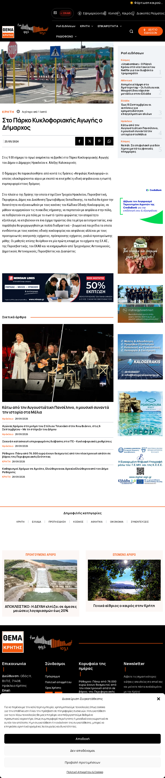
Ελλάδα (125, 101)
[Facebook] (79, 141)
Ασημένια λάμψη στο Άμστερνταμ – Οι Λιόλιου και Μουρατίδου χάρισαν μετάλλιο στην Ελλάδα (140, 89)
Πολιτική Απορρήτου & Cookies (85, 772)
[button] (158, 699)
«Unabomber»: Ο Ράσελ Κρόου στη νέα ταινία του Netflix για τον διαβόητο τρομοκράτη (138, 68)
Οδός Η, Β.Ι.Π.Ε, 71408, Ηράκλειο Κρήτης (17, 681)
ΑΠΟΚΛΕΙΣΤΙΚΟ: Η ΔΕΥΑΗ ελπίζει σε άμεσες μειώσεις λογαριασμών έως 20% (41, 609)
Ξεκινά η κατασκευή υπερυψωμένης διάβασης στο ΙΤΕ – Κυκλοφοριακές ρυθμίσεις (57, 441)
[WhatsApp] (109, 141)
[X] (89, 141)
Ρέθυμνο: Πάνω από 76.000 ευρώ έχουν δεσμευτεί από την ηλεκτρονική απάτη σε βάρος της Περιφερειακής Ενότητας (56, 455)
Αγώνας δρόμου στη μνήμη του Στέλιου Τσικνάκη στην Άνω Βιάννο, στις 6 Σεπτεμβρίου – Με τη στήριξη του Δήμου (51, 427)
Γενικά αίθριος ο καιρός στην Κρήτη (124, 606)
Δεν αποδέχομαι (82, 750)
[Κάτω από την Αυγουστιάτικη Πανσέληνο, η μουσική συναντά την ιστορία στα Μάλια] (57, 363)
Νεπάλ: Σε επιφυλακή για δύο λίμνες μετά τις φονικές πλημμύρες (140, 148)
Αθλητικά (126, 80)
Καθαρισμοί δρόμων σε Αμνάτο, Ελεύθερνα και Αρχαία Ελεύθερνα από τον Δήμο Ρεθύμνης (55, 470)
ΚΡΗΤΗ (8, 111)
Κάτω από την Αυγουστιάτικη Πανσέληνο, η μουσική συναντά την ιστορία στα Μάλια (55, 410)
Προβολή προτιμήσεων (82, 762)
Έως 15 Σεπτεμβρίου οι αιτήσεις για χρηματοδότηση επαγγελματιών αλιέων (136, 109)
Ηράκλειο (8, 418)
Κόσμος (125, 60)
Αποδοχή (83, 738)
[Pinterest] (99, 141)
